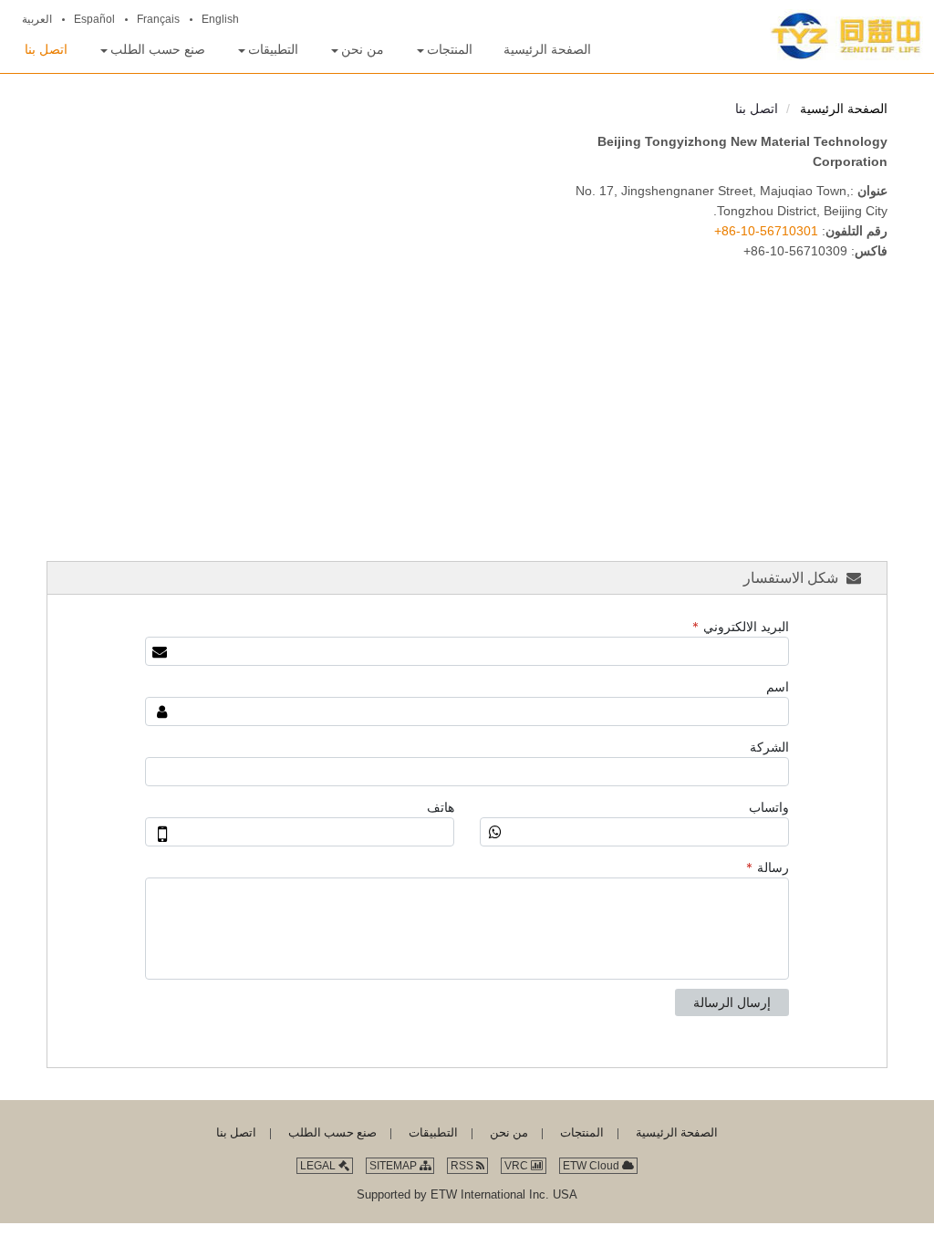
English (220, 19)
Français (158, 19)
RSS (463, 1165)
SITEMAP (394, 1165)
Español (94, 19)
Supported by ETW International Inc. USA (467, 1194)
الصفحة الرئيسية (843, 109)
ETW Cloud (592, 1165)
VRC (517, 1165)
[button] (443, 50)
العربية (37, 19)
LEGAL (319, 1165)
